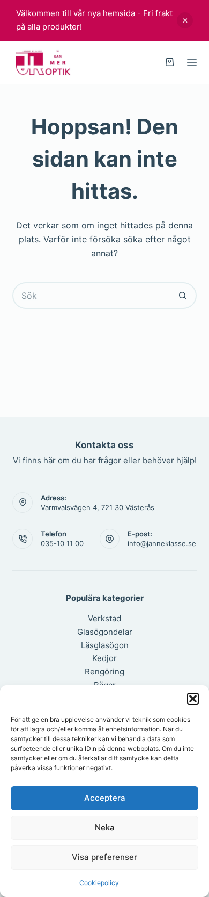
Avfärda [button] (185, 20)
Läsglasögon (105, 645)
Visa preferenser (104, 857)
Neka (105, 827)
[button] (193, 698)
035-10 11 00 (62, 543)
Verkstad (104, 618)
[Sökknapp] (183, 295)
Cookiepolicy (99, 883)
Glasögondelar (104, 632)
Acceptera (104, 798)
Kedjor (104, 658)
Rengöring (104, 671)
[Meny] (192, 62)
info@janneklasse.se (162, 543)
